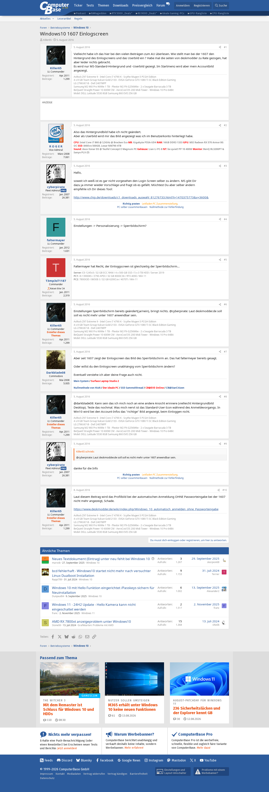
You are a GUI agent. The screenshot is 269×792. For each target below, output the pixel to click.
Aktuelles (45, 18)
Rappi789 (57, 579)
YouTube (210, 760)
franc (55, 613)
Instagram (156, 760)
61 (113, 715)
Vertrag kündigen (117, 773)
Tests (90, 5)
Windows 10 (92, 562)
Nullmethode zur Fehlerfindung (166, 207)
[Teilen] (220, 47)
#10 (225, 490)
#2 (225, 125)
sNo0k (215, 624)
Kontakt (60, 773)
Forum (160, 5)
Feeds (49, 760)
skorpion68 (213, 562)
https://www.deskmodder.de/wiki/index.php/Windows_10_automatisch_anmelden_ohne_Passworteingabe (146, 509)
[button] (53, 19)
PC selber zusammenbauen (132, 207)
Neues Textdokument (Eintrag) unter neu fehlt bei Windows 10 (101, 559)
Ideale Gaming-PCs (173, 13)
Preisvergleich (142, 5)
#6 (225, 304)
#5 (225, 259)
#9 (225, 443)
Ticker (78, 5)
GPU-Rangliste (198, 13)
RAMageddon (98, 13)
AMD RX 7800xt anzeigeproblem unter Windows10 (91, 621)
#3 (225, 166)
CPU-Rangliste (220, 13)
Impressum (46, 773)
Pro (63, 190)
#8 (225, 396)
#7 (225, 351)
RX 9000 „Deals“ (147, 13)
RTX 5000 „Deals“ (122, 13)
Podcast (81, 13)
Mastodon (179, 760)
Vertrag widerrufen (94, 773)
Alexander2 (213, 591)
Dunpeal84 (58, 596)
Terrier (215, 574)
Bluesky (86, 760)
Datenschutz (47, 778)
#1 (225, 47)
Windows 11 (88, 613)
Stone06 (56, 625)
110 (49, 720)
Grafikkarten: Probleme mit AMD (96, 625)
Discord (66, 760)
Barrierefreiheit (138, 773)
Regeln (78, 18)
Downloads (120, 5)
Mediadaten (74, 773)
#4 (225, 219)
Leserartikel (64, 18)
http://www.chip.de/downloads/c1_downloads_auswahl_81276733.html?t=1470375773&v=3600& (141, 197)
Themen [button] (103, 5)
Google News (131, 760)
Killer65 (47, 40)
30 (178, 719)
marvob (56, 562)
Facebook (106, 760)
